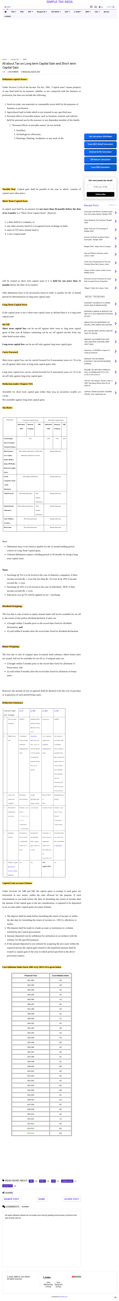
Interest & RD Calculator (100, 152)
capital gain (59, 845)
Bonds (106, 12)
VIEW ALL (112, 205)
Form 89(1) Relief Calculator (100, 144)
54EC (25, 59)
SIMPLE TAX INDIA (59, 1)
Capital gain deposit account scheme (12, 867)
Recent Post (91, 205)
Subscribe (101, 194)
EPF (29, 12)
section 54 (15, 59)
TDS (12, 12)
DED (87, 12)
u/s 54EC (45, 711)
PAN (21, 12)
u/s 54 (21, 711)
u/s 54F (56, 711)
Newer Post (11, 1199)
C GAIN (77, 12)
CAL (96, 12)
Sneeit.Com (63, 1297)
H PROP (8, 16)
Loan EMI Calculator (100, 167)
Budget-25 (41, 12)
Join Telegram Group (58, 1284)
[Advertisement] (59, 38)
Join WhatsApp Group (48, 1284)
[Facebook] (91, 7)
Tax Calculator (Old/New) (100, 136)
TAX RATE (55, 12)
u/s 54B (33, 711)
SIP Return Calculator (101, 159)
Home (4, 59)
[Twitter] (96, 7)
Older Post (71, 1199)
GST (66, 12)
